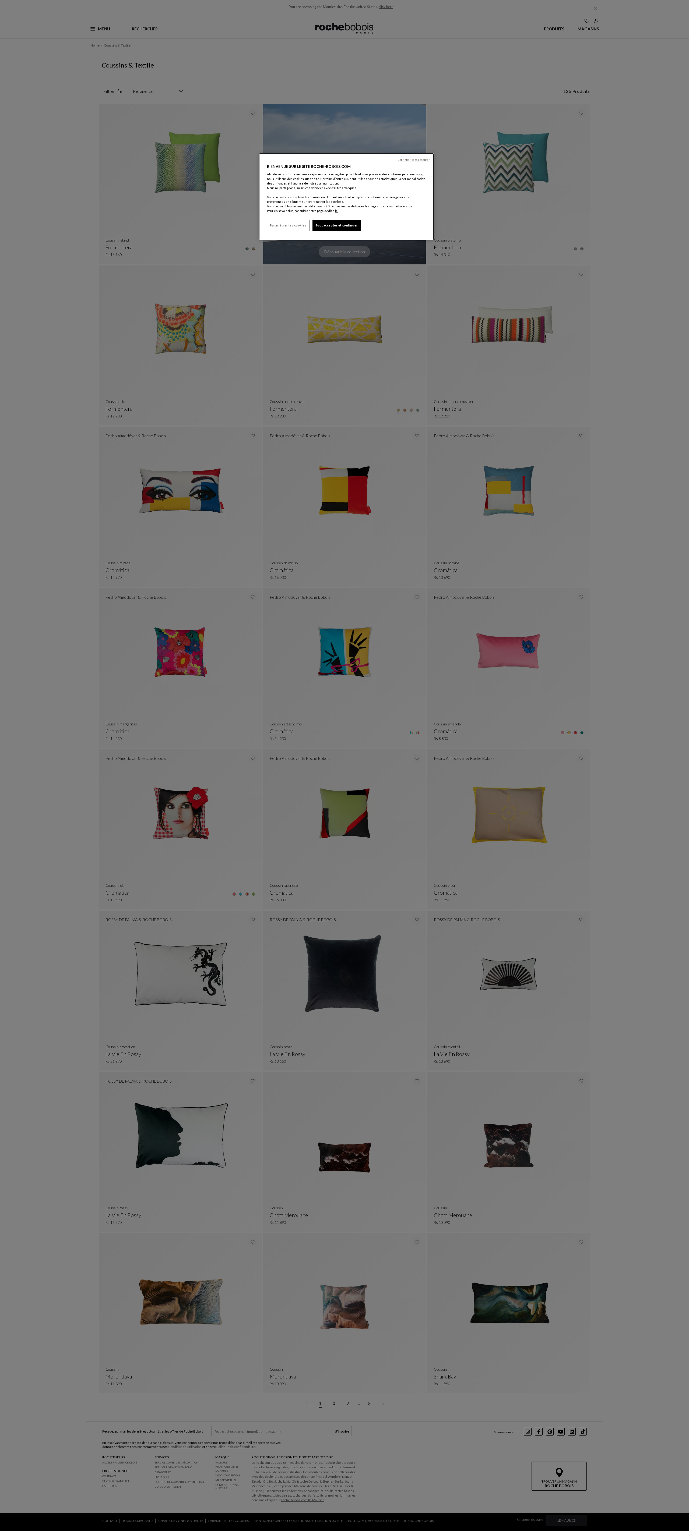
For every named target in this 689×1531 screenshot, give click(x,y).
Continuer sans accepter (414, 159)
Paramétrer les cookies (288, 225)
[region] (346, 196)
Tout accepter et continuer (336, 225)
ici (336, 210)
